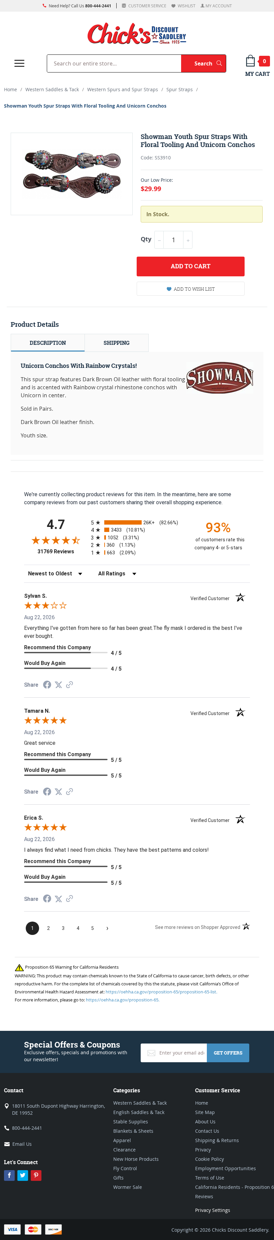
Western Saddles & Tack (52, 89)
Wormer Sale (127, 1187)
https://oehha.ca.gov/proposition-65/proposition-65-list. (161, 992)
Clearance (124, 1149)
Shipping (117, 343)
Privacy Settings (212, 1210)
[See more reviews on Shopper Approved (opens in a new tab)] (69, 685)
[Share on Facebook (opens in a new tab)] (47, 685)
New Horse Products (136, 1159)
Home (10, 89)
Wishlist (186, 5)
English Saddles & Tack (138, 1112)
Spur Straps (179, 89)
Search (210, 63)
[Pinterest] (36, 1175)
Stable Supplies (130, 1121)
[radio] (137, 522)
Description (48, 343)
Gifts (118, 1178)
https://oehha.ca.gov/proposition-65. (122, 1000)
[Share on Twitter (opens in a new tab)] (58, 685)
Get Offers (228, 1053)
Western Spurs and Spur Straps (122, 89)
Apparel (122, 1140)
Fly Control (125, 1168)
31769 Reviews (62, 551)
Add (191, 266)
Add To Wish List (194, 289)
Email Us (22, 1144)
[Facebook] (9, 1175)
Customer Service (146, 5)
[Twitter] (22, 1175)
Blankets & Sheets (133, 1131)
